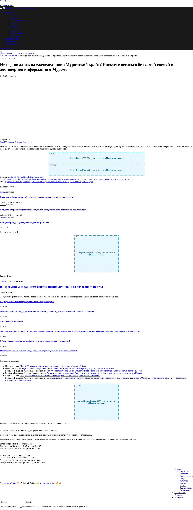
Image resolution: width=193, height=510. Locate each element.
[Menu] (1, 8)
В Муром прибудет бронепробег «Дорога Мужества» (24, 222)
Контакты (11, 44)
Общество (15, 15)
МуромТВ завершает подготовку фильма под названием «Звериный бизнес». (54, 366)
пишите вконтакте (48, 483)
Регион (14, 31)
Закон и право (17, 33)
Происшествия (17, 20)
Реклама (10, 41)
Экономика (15, 36)
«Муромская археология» (11, 321)
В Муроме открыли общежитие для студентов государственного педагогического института (43, 210)
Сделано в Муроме (8, 483)
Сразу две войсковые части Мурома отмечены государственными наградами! (36, 197)
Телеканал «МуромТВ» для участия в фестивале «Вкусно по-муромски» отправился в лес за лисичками (47, 311)
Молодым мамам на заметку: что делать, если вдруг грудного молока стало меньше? (38, 351)
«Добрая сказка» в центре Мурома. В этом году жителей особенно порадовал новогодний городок (49, 182)
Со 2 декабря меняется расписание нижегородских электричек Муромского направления (60, 375)
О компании (12, 39)
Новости (10, 12)
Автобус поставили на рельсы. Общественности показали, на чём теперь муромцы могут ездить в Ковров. (66, 368)
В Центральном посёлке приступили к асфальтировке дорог (27, 302)
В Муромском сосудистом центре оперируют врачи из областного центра (51, 286)
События (14, 18)
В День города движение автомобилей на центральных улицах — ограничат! (35, 341)
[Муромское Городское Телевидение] (19, 8)
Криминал (15, 28)
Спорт (13, 23)
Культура (15, 25)
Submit (28, 502)
